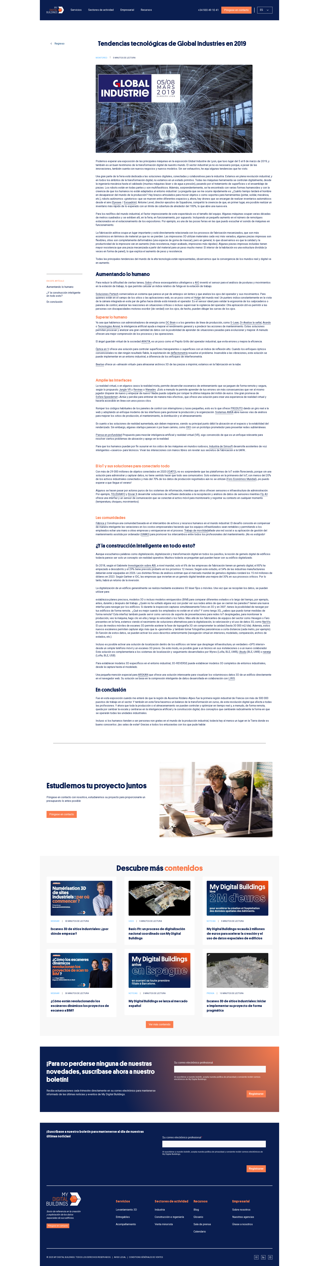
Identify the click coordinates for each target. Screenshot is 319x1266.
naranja (267, 651)
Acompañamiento (126, 1224)
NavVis (266, 621)
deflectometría (179, 353)
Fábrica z (101, 523)
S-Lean (234, 322)
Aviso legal (120, 1257)
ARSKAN (143, 674)
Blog (196, 1209)
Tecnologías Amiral (109, 326)
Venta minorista (164, 1224)
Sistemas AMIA (224, 412)
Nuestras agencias (243, 1217)
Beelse (100, 364)
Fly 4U (264, 494)
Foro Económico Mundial (241, 479)
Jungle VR (125, 389)
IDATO (171, 471)
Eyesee (116, 202)
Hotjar (197, 297)
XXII (188, 427)
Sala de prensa (202, 1224)
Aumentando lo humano (60, 286)
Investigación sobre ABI (142, 565)
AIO (197, 282)
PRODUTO (237, 408)
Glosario (198, 1217)
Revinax (138, 389)
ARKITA (145, 341)
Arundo (267, 322)
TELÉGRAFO (118, 494)
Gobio (148, 282)
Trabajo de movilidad (196, 530)
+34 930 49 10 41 (208, 10)
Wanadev (150, 389)
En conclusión (54, 301)
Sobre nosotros (241, 1209)
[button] (76, 10)
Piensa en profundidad (109, 434)
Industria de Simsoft (221, 446)
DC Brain (171, 322)
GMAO (145, 534)
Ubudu (242, 651)
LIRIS (231, 678)
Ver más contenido (159, 1024)
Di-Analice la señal (251, 322)
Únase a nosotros (242, 1224)
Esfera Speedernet (107, 396)
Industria (160, 1209)
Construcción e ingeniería (169, 1217)
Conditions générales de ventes (146, 1257)
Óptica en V (102, 349)
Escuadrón (130, 202)
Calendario (200, 1231)
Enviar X (132, 494)
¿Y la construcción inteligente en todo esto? (63, 294)
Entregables (123, 1217)
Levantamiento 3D (126, 1209)
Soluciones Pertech (107, 294)
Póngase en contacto (236, 10)
